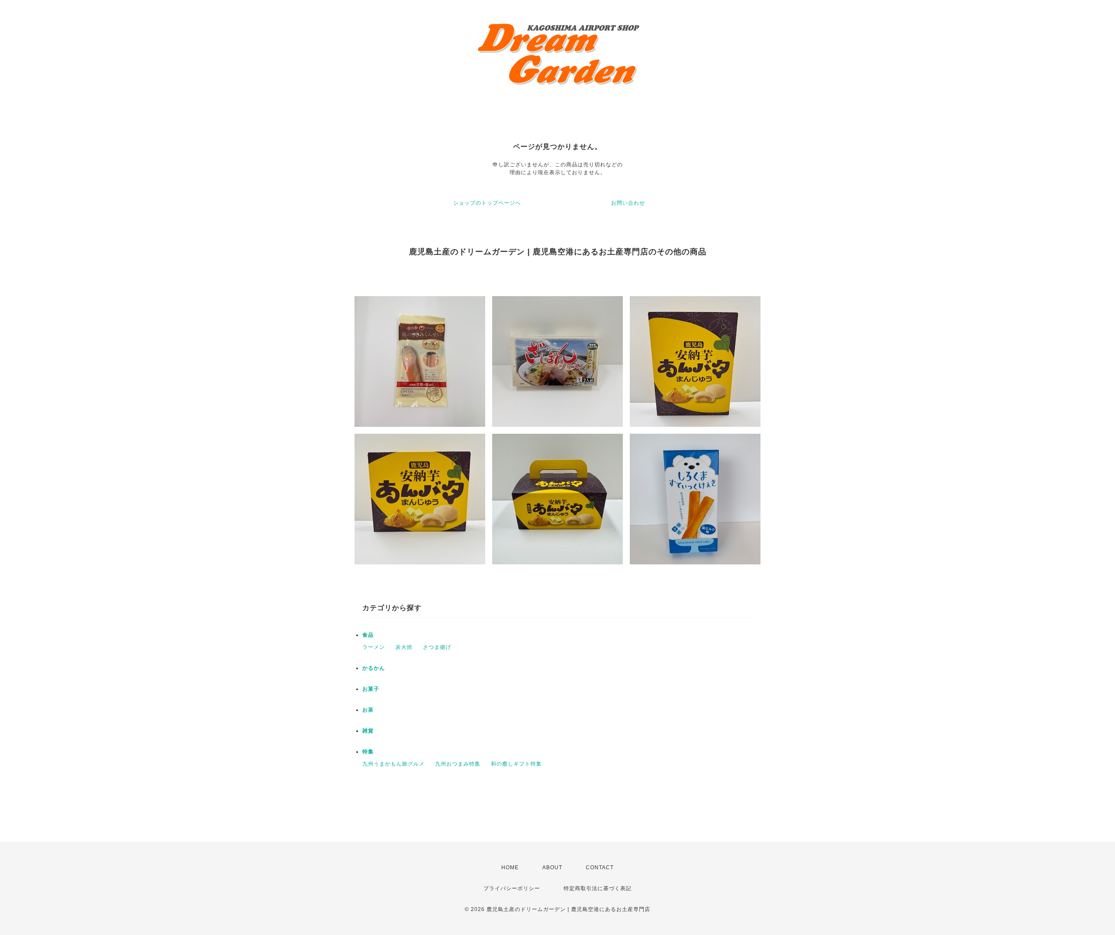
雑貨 (368, 731)
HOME (510, 867)
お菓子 (370, 689)
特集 (368, 752)
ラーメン (373, 647)
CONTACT (600, 867)
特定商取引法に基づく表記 (598, 888)
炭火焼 (403, 647)
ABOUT (552, 867)
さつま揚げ (437, 647)
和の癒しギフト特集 (516, 764)
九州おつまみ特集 (457, 764)
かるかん (373, 668)
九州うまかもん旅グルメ (393, 764)
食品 (368, 635)
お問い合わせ (628, 203)
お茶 (368, 710)
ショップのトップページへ (487, 203)
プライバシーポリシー (511, 888)
